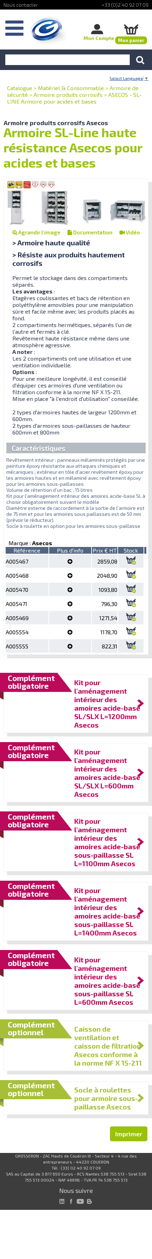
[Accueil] (48, 31)
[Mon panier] (131, 29)
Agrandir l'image (38, 232)
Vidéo (132, 232)
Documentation (92, 232)
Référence (26, 550)
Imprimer (128, 1134)
